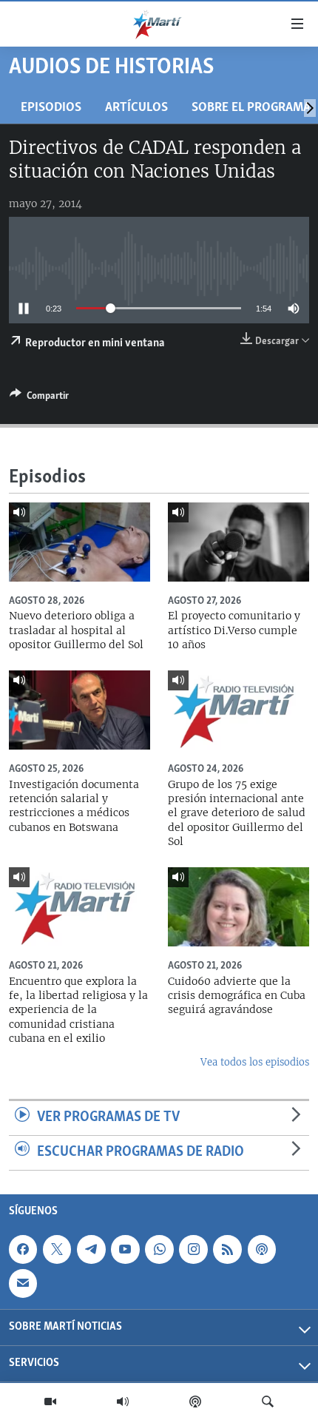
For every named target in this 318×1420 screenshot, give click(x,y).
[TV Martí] (50, 1401)
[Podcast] (195, 1401)
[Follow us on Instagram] (193, 1249)
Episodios (51, 107)
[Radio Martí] (123, 1401)
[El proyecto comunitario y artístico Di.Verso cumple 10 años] (238, 542)
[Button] (39, 398)
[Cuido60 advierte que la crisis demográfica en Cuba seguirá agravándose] (238, 906)
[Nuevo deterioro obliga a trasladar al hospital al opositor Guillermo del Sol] (79, 542)
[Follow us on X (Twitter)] (57, 1249)
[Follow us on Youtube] (125, 1249)
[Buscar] (268, 1401)
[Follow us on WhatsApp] (159, 1249)
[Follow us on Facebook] (23, 1249)
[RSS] (227, 1249)
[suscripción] (23, 1283)
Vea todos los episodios (254, 1062)
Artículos (136, 107)
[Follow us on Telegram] (91, 1249)
